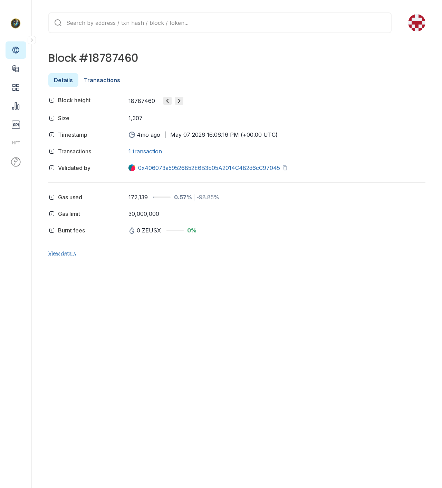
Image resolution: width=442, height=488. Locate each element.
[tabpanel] (236, 175)
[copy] (286, 167)
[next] (179, 101)
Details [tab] (63, 80)
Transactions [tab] (102, 80)
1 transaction (145, 151)
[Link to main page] (16, 23)
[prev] (167, 101)
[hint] (51, 100)
